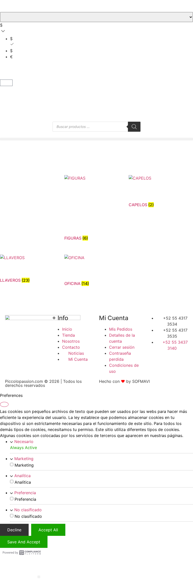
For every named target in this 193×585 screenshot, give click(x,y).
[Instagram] (173, 357)
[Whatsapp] (183, 357)
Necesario (23, 441)
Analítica (22, 475)
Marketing (23, 458)
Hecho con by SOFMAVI (124, 381)
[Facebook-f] (152, 357)
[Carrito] (6, 83)
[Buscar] (134, 127)
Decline (14, 529)
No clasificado (28, 509)
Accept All (48, 529)
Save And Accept (23, 541)
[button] (96, 139)
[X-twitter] (163, 357)
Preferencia (25, 492)
